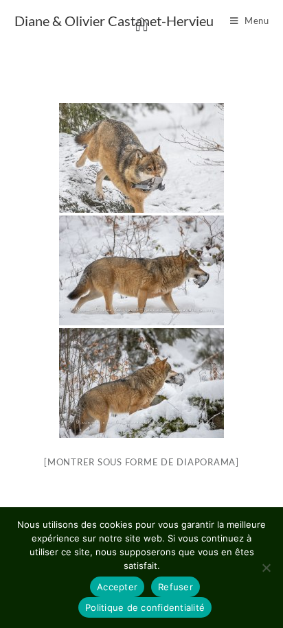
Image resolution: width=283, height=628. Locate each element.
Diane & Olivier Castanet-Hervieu (114, 20)
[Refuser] (266, 567)
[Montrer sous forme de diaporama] (141, 461)
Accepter (117, 586)
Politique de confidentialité (145, 607)
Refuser (175, 586)
